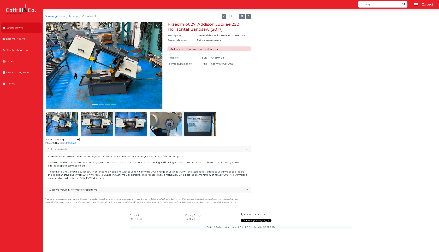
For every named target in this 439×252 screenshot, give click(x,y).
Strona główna (15, 27)
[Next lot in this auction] (248, 16)
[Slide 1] (101, 104)
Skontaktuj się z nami (18, 72)
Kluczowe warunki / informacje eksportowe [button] (72, 189)
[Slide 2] (107, 104)
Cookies (190, 218)
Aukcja (73, 16)
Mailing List (136, 218)
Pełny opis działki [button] (58, 149)
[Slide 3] (113, 104)
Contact (134, 215)
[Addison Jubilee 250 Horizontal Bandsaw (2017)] (62, 123)
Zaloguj (428, 4)
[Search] (403, 4)
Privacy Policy (193, 215)
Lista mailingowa (15, 38)
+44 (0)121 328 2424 (254, 214)
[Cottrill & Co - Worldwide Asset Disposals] (21, 11)
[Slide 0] (95, 104)
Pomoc (11, 83)
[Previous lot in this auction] (224, 16)
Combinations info (17, 50)
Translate (71, 142)
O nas (10, 61)
